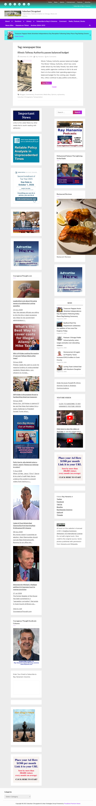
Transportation (38, 97)
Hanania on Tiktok (22, 25)
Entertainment (71, 2)
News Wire (9, 25)
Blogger (22, 94)
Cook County (19, 36)
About (7, 21)
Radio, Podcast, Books (77, 21)
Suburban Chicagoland (31, 11)
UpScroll (60, 512)
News (55, 2)
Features (79, 2)
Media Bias (47, 94)
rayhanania (60, 94)
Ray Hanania (40, 56)
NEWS (70, 303)
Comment (63, 21)
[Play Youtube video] (70, 417)
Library (28, 21)
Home (50, 2)
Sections (18, 21)
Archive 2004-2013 (38, 25)
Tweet (54, 87)
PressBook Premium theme (72, 803)
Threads (60, 515)
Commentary (30, 94)
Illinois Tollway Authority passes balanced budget (43, 52)
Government (39, 94)
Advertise (87, 2)
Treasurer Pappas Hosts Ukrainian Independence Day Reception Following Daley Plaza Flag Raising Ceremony (53, 33)
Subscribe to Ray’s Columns (82, 6)
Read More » (47, 83)
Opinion (62, 2)
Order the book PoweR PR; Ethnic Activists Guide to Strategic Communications (69, 385)
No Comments (51, 57)
